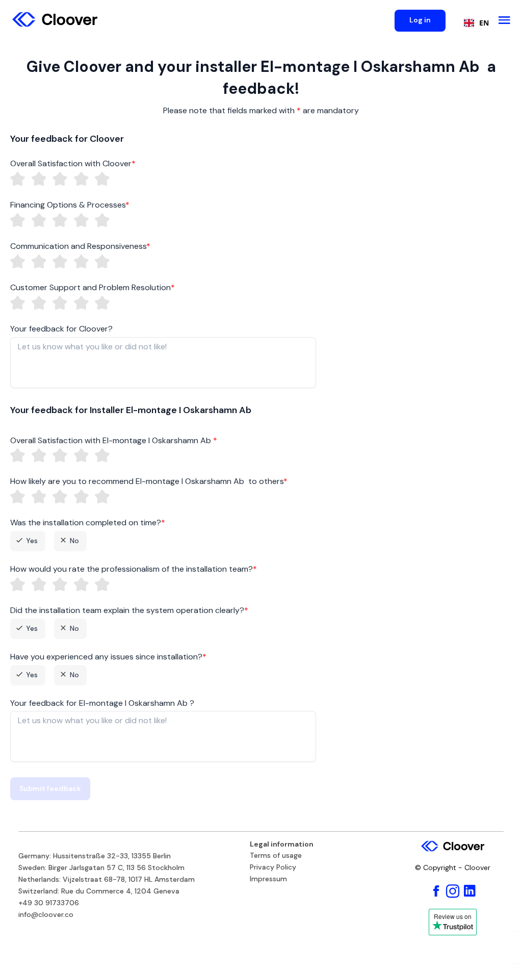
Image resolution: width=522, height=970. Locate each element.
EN (484, 23)
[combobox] (473, 23)
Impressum (268, 879)
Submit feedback (50, 788)
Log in (420, 19)
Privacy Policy (273, 867)
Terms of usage (276, 856)
